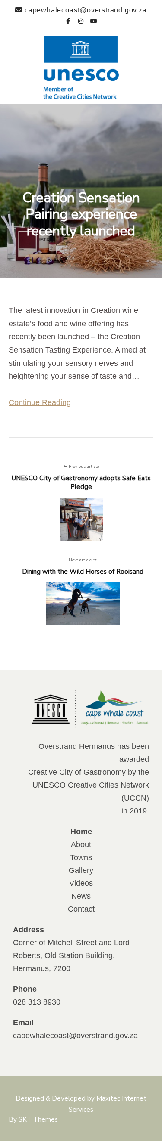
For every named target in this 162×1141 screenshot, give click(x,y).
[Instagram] (81, 19)
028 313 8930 (36, 1002)
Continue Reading (40, 402)
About (81, 844)
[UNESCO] (81, 67)
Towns (81, 857)
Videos (81, 883)
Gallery (81, 870)
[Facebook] (68, 19)
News (81, 896)
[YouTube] (94, 19)
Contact (81, 909)
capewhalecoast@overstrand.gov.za (75, 1035)
